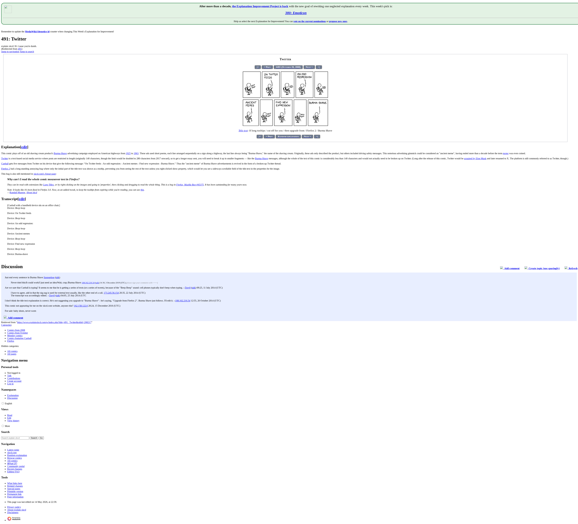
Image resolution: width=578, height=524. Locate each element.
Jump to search (27, 51)
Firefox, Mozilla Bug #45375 (190, 184)
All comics (12, 351)
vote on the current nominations (309, 21)
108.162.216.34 (88, 283)
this (142, 190)
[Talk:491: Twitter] (501, 268)
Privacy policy (14, 507)
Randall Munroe (17, 192)
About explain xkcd (16, 509)
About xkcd (31, 192)
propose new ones (338, 21)
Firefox (10, 341)
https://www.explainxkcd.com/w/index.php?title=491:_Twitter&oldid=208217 (54, 322)
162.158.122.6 (81, 305)
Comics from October (17, 333)
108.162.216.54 (182, 300)
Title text (243, 130)
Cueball (5, 163)
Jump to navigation (10, 51)
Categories (6, 325)
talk (57, 277)
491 (20, 49)
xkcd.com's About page (45, 174)
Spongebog (49, 277)
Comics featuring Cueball (19, 338)
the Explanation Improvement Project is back (260, 6)
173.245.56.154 (111, 293)
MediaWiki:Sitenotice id (37, 31)
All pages (11, 354)
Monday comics (14, 335)
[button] (3, 403)
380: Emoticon (296, 13)
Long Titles (48, 184)
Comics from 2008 (16, 330)
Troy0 (188, 287)
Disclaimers (12, 512)
